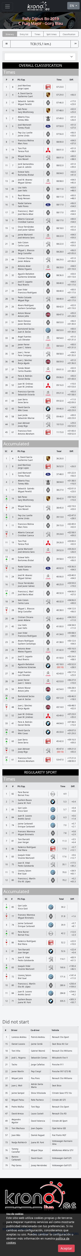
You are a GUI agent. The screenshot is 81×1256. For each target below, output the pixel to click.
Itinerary (10, 34)
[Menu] (7, 6)
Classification (69, 34)
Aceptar (66, 1248)
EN (72, 6)
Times (37, 34)
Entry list (24, 34)
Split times (52, 34)
